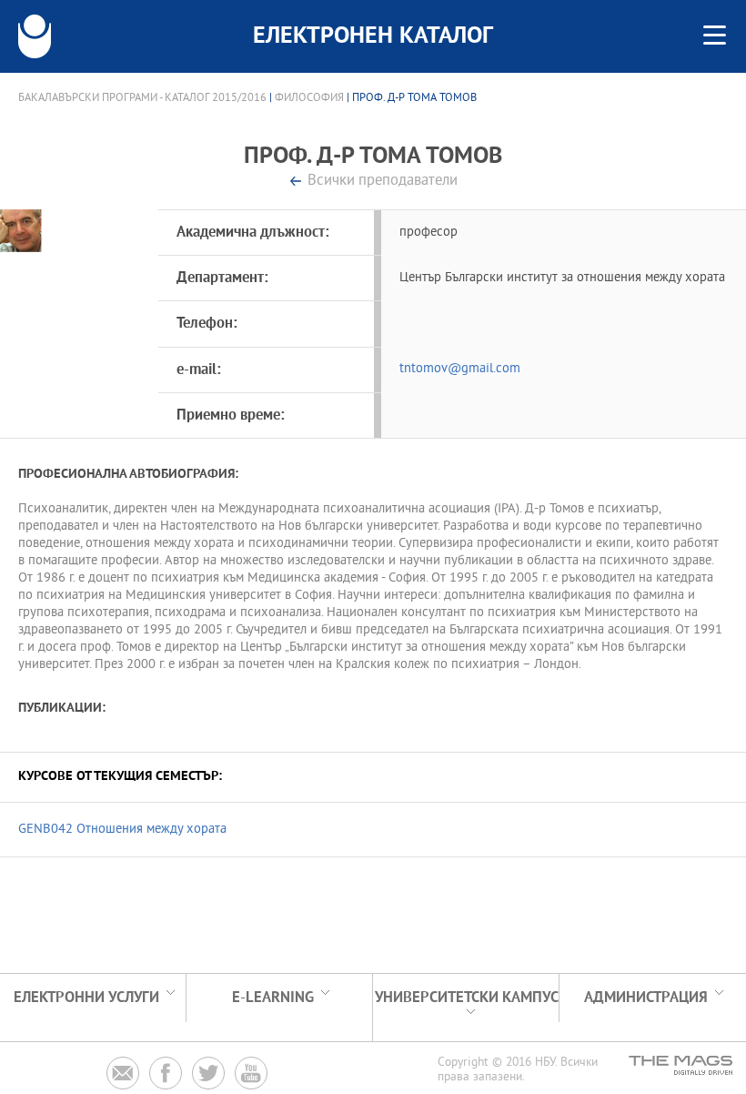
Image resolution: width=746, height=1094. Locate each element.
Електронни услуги (86, 998)
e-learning (273, 998)
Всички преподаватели (382, 181)
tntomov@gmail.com (459, 369)
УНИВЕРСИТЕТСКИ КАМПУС (467, 998)
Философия (309, 98)
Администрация (646, 998)
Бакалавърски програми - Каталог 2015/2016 (142, 98)
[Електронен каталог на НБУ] (34, 36)
